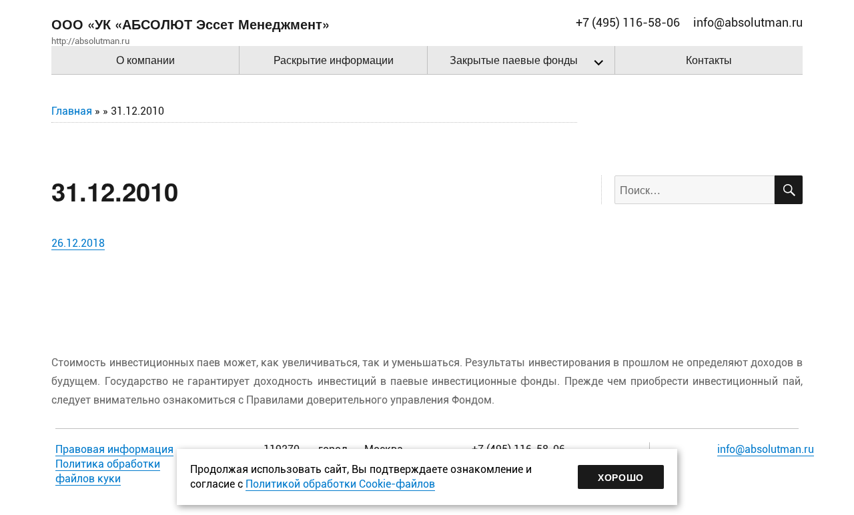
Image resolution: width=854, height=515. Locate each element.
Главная (71, 111)
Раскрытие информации (334, 59)
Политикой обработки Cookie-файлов (340, 484)
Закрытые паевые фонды (514, 59)
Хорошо (621, 477)
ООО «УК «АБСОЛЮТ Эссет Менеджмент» (190, 23)
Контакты (709, 59)
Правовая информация (114, 449)
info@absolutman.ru (765, 449)
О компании (145, 59)
